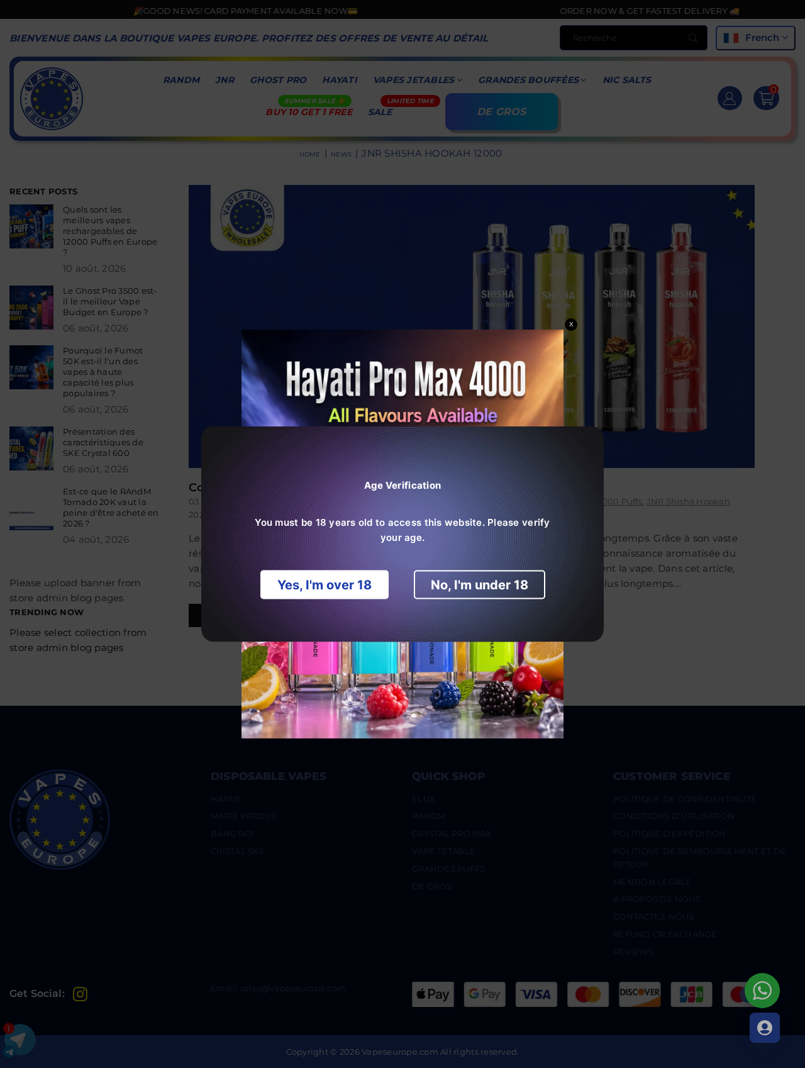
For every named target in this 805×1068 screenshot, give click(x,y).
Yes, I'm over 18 (324, 584)
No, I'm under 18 (479, 584)
